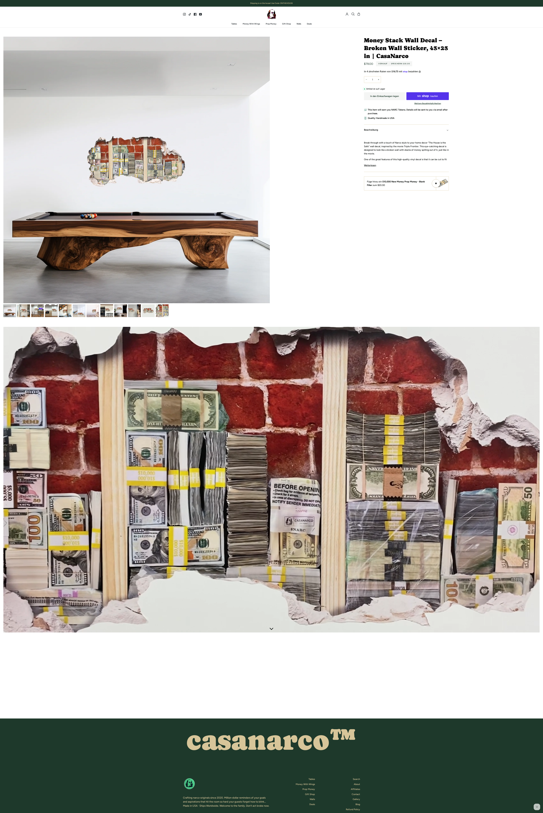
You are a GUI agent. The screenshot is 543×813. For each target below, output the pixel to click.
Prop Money (308, 789)
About (357, 784)
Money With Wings (305, 784)
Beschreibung (371, 129)
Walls (312, 799)
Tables (312, 779)
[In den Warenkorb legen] (436, 183)
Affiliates (355, 789)
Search (356, 779)
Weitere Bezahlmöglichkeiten (427, 103)
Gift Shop (310, 794)
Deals (312, 804)
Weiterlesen (370, 165)
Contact (356, 794)
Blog (357, 804)
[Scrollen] (271, 628)
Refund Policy (353, 809)
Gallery (356, 799)
